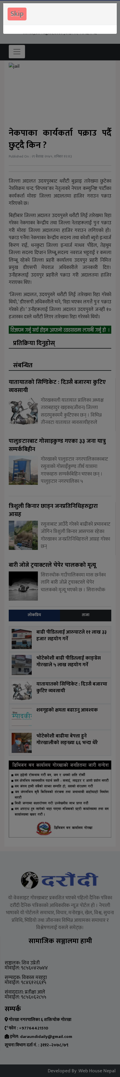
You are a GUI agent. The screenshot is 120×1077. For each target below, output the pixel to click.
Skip (17, 14)
